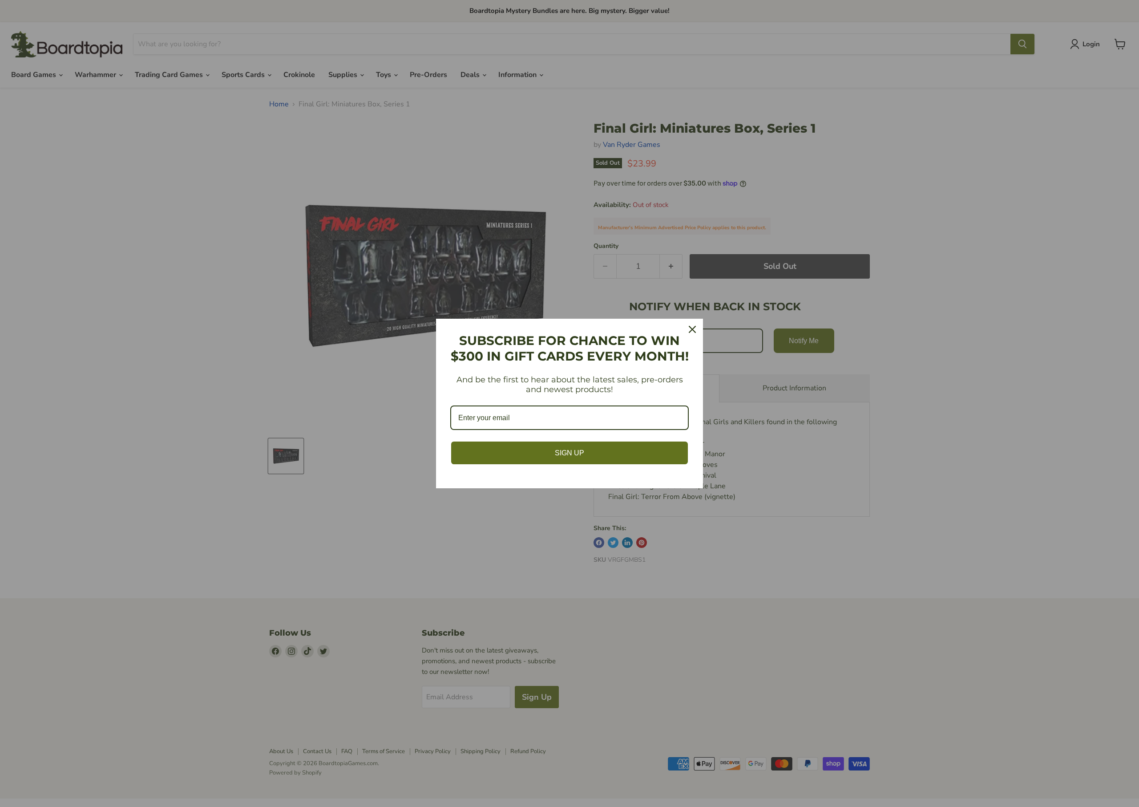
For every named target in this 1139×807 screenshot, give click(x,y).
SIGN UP (569, 453)
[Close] (692, 329)
